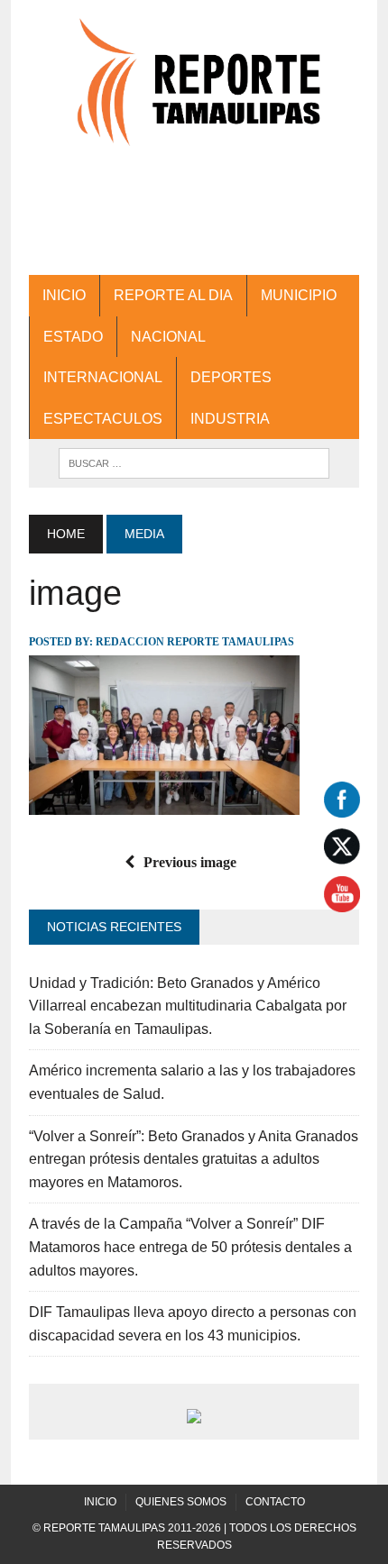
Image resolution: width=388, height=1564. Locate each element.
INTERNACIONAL (102, 377)
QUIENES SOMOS (180, 1501)
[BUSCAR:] (194, 462)
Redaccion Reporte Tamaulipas (195, 642)
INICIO (64, 295)
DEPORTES (231, 377)
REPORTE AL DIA (173, 295)
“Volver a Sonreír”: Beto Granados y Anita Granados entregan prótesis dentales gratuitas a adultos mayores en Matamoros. (193, 1159)
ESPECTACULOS (102, 418)
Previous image (189, 862)
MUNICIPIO (299, 295)
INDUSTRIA (230, 418)
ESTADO (73, 336)
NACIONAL (168, 336)
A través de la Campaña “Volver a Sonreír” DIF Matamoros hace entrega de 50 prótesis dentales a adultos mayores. (190, 1246)
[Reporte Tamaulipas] (194, 92)
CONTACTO (275, 1501)
